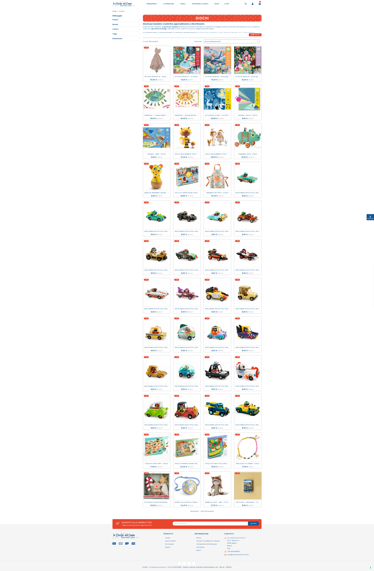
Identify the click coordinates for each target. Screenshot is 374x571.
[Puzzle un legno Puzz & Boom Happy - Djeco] (217, 447)
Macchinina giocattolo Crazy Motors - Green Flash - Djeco (169, 425)
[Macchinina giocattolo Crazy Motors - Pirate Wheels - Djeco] (187, 253)
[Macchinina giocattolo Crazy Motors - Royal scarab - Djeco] (247, 408)
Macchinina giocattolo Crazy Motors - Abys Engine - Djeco (260, 193)
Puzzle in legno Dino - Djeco (156, 464)
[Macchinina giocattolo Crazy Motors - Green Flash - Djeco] (156, 408)
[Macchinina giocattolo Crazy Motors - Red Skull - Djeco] (187, 408)
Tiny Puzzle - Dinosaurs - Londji (248, 502)
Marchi (167, 547)
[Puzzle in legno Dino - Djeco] (156, 447)
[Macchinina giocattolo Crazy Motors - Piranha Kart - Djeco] (156, 292)
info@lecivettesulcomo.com (238, 555)
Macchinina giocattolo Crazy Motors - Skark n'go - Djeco (260, 347)
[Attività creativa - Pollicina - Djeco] (217, 60)
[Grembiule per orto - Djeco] (217, 176)
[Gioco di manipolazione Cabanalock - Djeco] (187, 447)
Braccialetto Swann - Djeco (247, 464)
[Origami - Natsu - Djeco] (247, 99)
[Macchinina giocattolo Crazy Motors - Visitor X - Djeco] (187, 331)
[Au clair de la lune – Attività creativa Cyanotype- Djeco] (217, 99)
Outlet (167, 538)
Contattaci (200, 547)
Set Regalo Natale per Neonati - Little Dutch (162, 502)
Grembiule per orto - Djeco (217, 193)
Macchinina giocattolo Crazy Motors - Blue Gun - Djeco (228, 231)
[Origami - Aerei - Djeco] (156, 137)
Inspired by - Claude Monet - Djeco (158, 115)
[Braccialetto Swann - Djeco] (247, 447)
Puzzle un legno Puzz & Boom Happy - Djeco (222, 464)
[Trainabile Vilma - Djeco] (247, 137)
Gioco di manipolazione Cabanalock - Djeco (193, 464)
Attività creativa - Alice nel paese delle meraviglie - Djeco (259, 77)
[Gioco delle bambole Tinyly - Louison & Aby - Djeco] (187, 137)
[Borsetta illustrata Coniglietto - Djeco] (187, 485)
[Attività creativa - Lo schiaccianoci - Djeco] (187, 60)
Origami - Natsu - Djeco (247, 115)
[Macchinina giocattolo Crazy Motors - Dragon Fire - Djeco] (217, 253)
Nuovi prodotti (170, 541)
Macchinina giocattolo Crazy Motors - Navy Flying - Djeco (229, 425)
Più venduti (169, 544)
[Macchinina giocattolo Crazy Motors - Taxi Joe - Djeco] (156, 331)
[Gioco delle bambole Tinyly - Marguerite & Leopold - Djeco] (217, 137)
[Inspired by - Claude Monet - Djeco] (156, 99)
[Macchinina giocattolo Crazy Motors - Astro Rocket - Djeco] (247, 369)
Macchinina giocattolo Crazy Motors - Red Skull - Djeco (198, 425)
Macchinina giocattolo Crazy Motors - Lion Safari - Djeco (260, 309)
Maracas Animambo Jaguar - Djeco (158, 193)
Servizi (198, 538)
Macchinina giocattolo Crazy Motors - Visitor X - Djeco (198, 347)
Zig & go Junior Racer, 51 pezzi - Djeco (190, 193)
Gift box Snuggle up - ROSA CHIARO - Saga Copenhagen (166, 77)
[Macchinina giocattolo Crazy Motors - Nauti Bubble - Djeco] (187, 369)
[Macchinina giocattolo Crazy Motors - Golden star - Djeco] (156, 369)
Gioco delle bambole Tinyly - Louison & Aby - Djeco (195, 154)
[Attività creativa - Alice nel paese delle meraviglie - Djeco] (247, 60)
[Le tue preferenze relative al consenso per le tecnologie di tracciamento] (370, 567)
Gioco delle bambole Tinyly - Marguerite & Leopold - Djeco (229, 154)
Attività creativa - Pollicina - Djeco (220, 77)
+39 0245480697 (233, 551)
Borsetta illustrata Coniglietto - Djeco (191, 502)
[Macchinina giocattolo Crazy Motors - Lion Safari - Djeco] (247, 292)
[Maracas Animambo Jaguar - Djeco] (156, 176)
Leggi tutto (255, 34)
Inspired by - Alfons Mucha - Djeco (189, 115)
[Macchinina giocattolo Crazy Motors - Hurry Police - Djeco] (217, 369)
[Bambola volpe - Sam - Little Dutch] (217, 485)
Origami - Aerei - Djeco (156, 154)
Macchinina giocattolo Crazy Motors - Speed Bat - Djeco (259, 270)
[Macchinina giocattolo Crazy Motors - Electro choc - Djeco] (217, 292)
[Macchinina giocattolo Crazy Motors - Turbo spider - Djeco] (247, 215)
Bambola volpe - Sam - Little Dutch (219, 502)
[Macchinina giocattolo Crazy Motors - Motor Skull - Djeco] (156, 253)
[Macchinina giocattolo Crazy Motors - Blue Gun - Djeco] (217, 215)
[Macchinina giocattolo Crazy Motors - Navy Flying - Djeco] (217, 408)
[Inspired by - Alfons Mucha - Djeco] (187, 99)
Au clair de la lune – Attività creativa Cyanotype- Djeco (228, 115)
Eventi (198, 550)
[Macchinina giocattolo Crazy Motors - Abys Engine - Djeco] (247, 176)
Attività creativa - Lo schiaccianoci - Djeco (193, 77)
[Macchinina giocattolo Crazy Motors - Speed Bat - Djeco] (247, 253)
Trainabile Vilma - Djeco (247, 154)
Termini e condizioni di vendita (208, 541)
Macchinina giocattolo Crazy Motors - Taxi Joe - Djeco (167, 347)
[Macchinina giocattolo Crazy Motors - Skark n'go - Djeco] (247, 331)
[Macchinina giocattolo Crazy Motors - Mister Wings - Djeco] (156, 215)
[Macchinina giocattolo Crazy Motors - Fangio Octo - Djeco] (187, 215)
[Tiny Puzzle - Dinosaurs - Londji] (247, 485)
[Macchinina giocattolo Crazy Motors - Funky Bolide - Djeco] (217, 331)
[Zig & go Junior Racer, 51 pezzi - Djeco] (187, 176)
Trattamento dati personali (206, 544)
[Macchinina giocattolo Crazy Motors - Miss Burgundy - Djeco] (187, 292)
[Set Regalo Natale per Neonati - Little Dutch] (156, 485)
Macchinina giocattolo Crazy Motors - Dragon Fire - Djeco (230, 270)
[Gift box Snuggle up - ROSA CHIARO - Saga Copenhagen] (156, 60)
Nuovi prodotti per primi (232, 41)
